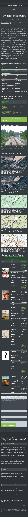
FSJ (13, 106)
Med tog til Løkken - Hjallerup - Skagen (24, 286)
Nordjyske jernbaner (24, 308)
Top (23, 506)
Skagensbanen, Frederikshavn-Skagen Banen (6, 112)
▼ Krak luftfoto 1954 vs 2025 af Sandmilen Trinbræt (14, 119)
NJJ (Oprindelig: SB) (15, 112)
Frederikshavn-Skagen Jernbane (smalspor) (6, 106)
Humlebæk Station (15, 5)
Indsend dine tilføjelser (9, 425)
